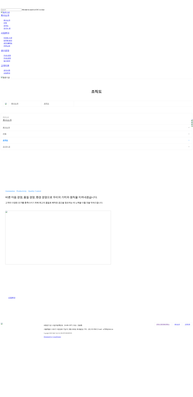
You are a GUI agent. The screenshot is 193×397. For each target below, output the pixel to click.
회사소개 (14, 104)
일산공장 (5, 381)
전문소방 (5, 370)
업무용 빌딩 (7, 365)
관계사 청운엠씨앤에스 (163, 324)
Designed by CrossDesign (52, 337)
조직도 (46, 104)
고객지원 (187, 324)
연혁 (4, 134)
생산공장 (5, 373)
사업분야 (5, 359)
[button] (12, 298)
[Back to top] (1, 395)
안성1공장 (6, 375)
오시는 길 (6, 147)
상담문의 (5, 389)
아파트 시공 (7, 362)
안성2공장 (6, 378)
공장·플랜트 (7, 367)
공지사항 (5, 386)
